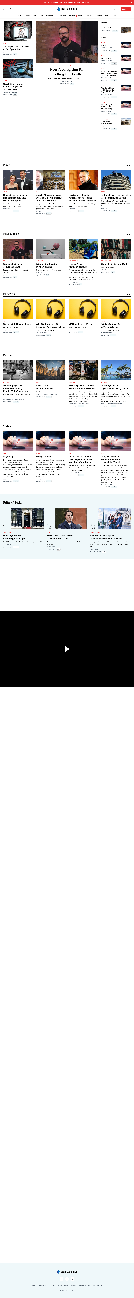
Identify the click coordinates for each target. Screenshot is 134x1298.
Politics (8, 355)
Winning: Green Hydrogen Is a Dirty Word (114, 387)
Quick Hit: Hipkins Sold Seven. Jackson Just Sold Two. (13, 86)
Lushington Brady (9, 544)
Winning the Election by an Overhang (46, 265)
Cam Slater (7, 52)
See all (128, 165)
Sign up (34, 1285)
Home (19, 16)
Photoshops (61, 16)
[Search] (11, 9)
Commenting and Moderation (80, 1285)
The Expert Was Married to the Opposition (16, 48)
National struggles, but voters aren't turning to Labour (116, 196)
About (114, 16)
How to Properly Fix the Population (78, 265)
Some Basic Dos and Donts (114, 264)
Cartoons (50, 16)
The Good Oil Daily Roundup (106, 122)
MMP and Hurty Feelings (81, 324)
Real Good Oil (67, 65)
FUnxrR (99, 1285)
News (34, 16)
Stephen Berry (41, 272)
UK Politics (7, 532)
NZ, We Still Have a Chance (17, 324)
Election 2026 (8, 43)
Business (72, 382)
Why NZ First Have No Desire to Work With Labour (50, 325)
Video (103, 43)
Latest (27, 16)
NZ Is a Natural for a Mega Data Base (111, 325)
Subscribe (125, 9)
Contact (98, 16)
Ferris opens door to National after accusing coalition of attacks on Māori (83, 197)
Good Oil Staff (106, 48)
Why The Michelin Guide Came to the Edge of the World (107, 90)
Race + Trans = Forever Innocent (44, 387)
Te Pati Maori (95, 532)
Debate (104, 22)
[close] (131, 2)
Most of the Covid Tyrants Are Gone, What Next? (60, 537)
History (6, 382)
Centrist (6, 209)
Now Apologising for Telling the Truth (67, 71)
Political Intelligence (11, 92)
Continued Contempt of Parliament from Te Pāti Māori (106, 537)
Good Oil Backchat (107, 28)
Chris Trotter (67, 81)
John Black (105, 270)
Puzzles (72, 16)
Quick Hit (6, 80)
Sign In (116, 9)
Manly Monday (106, 58)
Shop (107, 16)
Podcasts (9, 293)
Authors (81, 16)
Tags (41, 16)
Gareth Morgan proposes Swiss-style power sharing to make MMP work (49, 197)
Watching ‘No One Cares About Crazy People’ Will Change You (15, 388)
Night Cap (104, 45)
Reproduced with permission (13, 399)
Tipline (89, 16)
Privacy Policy (63, 1285)
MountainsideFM (9, 330)
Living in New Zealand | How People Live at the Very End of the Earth (109, 73)
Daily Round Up (106, 119)
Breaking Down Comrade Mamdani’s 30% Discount (82, 387)
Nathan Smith (73, 282)
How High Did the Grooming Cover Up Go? (15, 537)
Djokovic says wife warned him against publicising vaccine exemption (16, 197)
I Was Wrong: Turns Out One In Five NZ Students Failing (108, 107)
